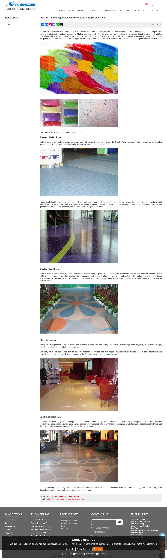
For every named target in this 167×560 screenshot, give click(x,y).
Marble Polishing (137, 524)
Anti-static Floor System (41, 529)
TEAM (92, 10)
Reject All (69, 549)
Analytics (78, 554)
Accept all (98, 549)
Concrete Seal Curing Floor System (41, 520)
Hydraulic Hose (136, 532)
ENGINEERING (104, 10)
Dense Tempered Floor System (41, 523)
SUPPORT (136, 10)
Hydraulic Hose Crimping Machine (144, 530)
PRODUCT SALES (121, 10)
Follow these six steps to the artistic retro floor (65, 499)
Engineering (10, 526)
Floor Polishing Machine (140, 521)
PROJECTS (82, 10)
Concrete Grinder (137, 519)
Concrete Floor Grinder (139, 526)
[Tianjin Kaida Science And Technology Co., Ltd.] (21, 4)
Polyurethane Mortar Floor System (41, 526)
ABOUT (70, 10)
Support (8, 533)
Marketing (102, 554)
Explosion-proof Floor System (41, 533)
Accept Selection (83, 549)
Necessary (68, 554)
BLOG (145, 10)
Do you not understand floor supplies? (64, 496)
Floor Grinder (135, 528)
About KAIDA (11, 520)
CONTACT (155, 10)
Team (7, 529)
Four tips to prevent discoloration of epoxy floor (70, 523)
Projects (8, 523)
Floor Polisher (136, 535)
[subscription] (119, 522)
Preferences (90, 554)
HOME (62, 10)
